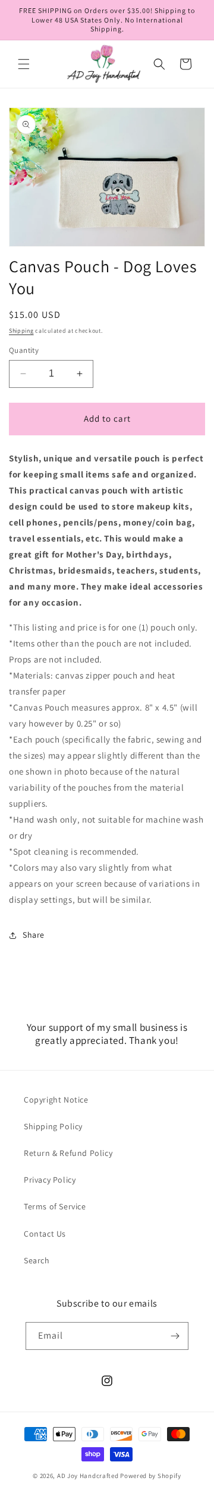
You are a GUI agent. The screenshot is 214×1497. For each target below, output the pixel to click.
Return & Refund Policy (68, 1153)
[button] (24, 64)
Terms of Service (55, 1206)
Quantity (24, 350)
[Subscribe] (175, 1336)
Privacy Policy (49, 1179)
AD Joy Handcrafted (88, 1475)
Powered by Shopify (150, 1475)
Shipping (21, 331)
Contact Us (45, 1233)
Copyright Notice (56, 1099)
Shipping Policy (53, 1126)
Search (37, 1260)
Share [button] (34, 934)
